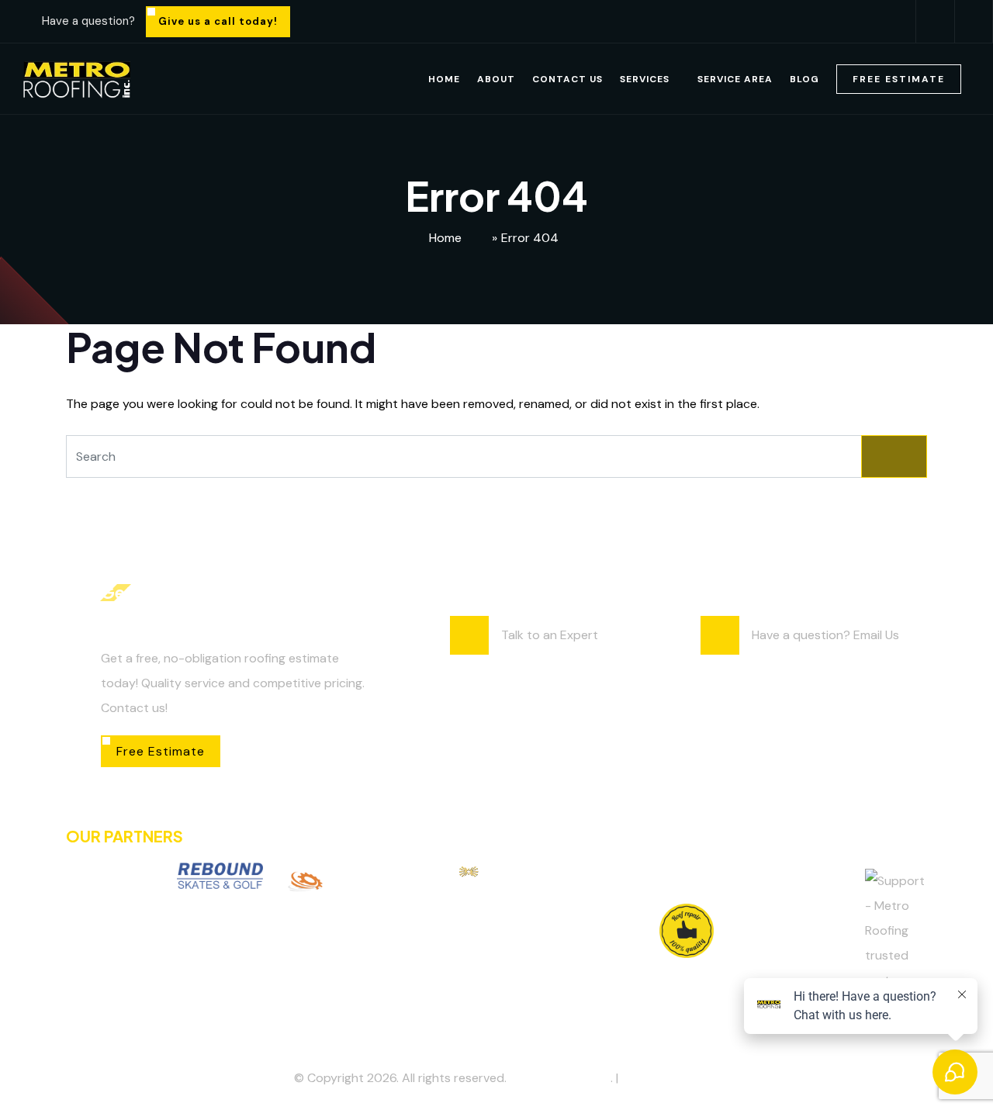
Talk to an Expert (549, 635)
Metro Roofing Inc (560, 1078)
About (496, 79)
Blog (804, 79)
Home (444, 79)
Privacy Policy (660, 1078)
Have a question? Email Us (825, 635)
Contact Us (567, 79)
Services (644, 79)
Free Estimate (899, 79)
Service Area (735, 79)
